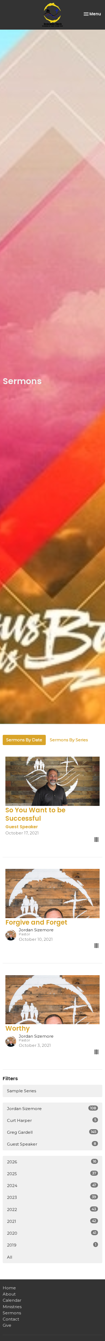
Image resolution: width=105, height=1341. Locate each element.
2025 (51, 1173)
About (9, 1294)
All (9, 1257)
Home (9, 1287)
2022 (51, 1209)
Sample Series (21, 1090)
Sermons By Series (69, 739)
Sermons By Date (24, 739)
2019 (51, 1245)
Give (7, 1325)
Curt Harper (51, 1120)
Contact (11, 1319)
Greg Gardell (51, 1132)
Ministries (12, 1306)
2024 (51, 1185)
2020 (51, 1233)
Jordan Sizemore (51, 1108)
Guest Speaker (51, 1144)
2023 (51, 1197)
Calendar (12, 1300)
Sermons (12, 1312)
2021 (51, 1221)
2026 (51, 1161)
